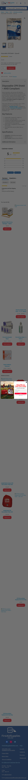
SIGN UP (21, 393)
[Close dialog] (26, 382)
